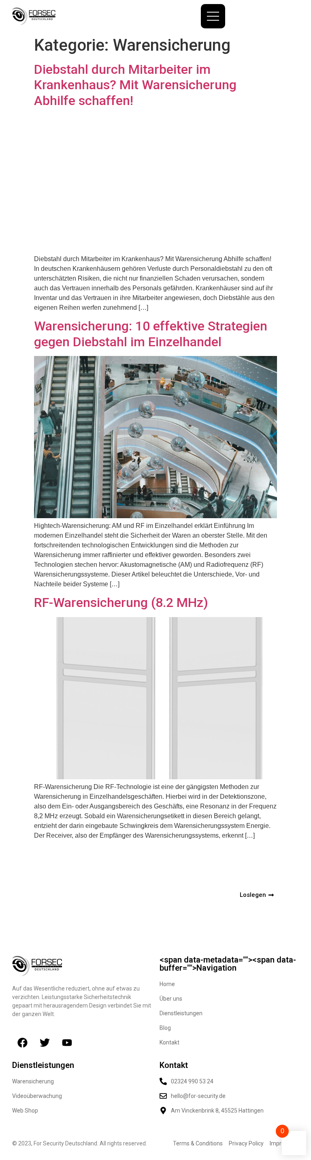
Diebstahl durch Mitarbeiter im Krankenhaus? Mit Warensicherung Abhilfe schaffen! (135, 85)
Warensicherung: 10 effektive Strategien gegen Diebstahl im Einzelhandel (150, 333)
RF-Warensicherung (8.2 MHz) (121, 602)
